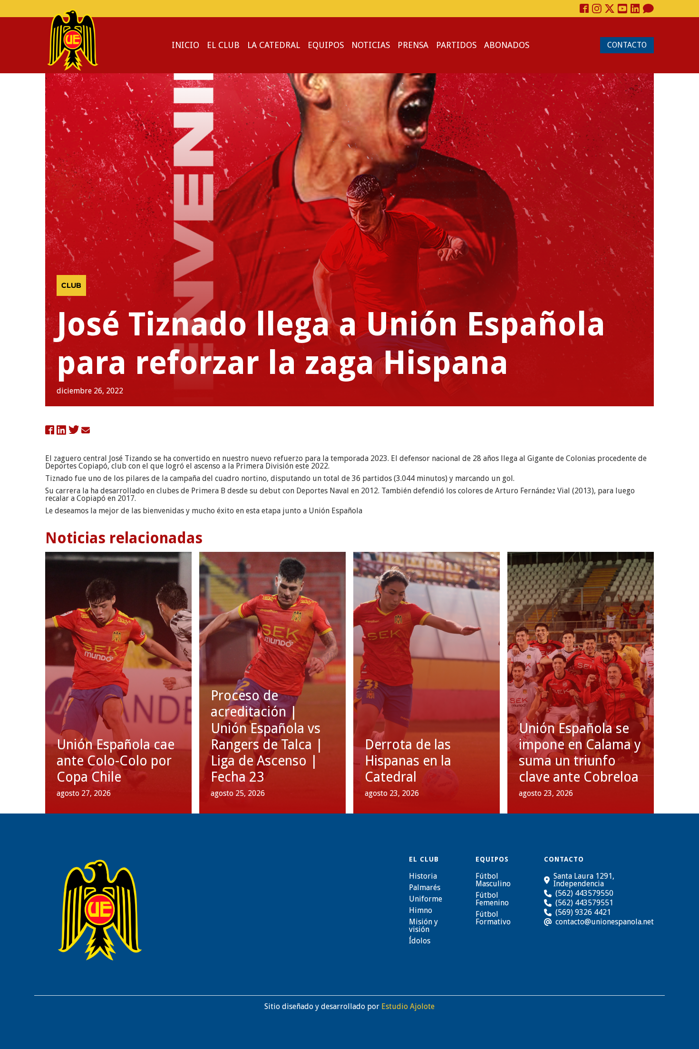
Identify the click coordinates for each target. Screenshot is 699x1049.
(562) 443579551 (584, 902)
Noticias (370, 45)
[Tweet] (73, 430)
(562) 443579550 (584, 893)
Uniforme (425, 899)
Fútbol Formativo (493, 918)
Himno (420, 910)
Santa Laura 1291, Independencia (583, 880)
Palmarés (424, 888)
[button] (223, 45)
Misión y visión (423, 925)
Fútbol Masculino (493, 880)
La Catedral (273, 45)
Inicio (185, 45)
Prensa (413, 45)
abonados (506, 45)
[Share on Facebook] (49, 430)
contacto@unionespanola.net (604, 922)
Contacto (627, 44)
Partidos (456, 45)
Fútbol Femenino (492, 899)
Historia (423, 876)
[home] (72, 40)
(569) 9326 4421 (583, 912)
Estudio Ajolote (408, 1006)
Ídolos (419, 941)
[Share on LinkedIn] (61, 430)
